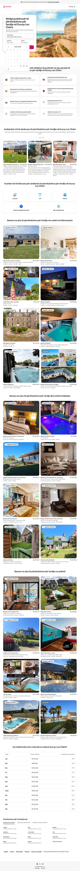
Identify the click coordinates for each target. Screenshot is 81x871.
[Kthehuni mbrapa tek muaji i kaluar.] (8, 46)
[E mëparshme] (37, 137)
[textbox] (13, 42)
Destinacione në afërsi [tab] (9, 822)
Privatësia (37, 868)
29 (23, 66)
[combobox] (20, 37)
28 (20, 66)
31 (8, 69)
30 (27, 66)
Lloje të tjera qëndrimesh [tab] (23, 822)
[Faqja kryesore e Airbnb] (7, 6)
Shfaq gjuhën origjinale (53, 2)
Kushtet (43, 868)
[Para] (43, 137)
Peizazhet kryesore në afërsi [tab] (40, 822)
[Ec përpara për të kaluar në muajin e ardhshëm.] (26, 46)
